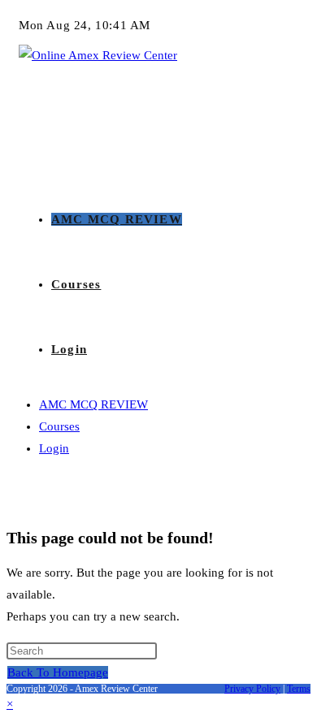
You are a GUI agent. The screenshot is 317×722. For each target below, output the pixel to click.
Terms (298, 688)
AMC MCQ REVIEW (93, 404)
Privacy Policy (252, 688)
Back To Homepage (57, 672)
